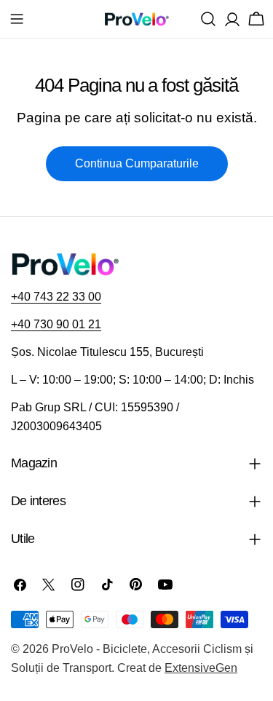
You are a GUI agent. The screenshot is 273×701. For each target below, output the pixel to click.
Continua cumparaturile (137, 163)
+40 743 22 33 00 (56, 296)
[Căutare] (208, 18)
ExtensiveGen (201, 668)
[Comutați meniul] (16, 18)
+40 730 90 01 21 (56, 324)
